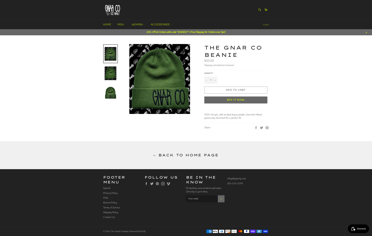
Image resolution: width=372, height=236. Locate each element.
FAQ (105, 198)
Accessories (160, 24)
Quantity (208, 73)
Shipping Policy (110, 212)
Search (106, 188)
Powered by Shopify (137, 231)
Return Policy (110, 202)
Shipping (208, 65)
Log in (266, 24)
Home (107, 24)
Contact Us (109, 217)
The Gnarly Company (119, 231)
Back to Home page (187, 155)
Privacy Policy (110, 193)
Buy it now (236, 99)
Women (137, 24)
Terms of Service (111, 207)
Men (120, 24)
